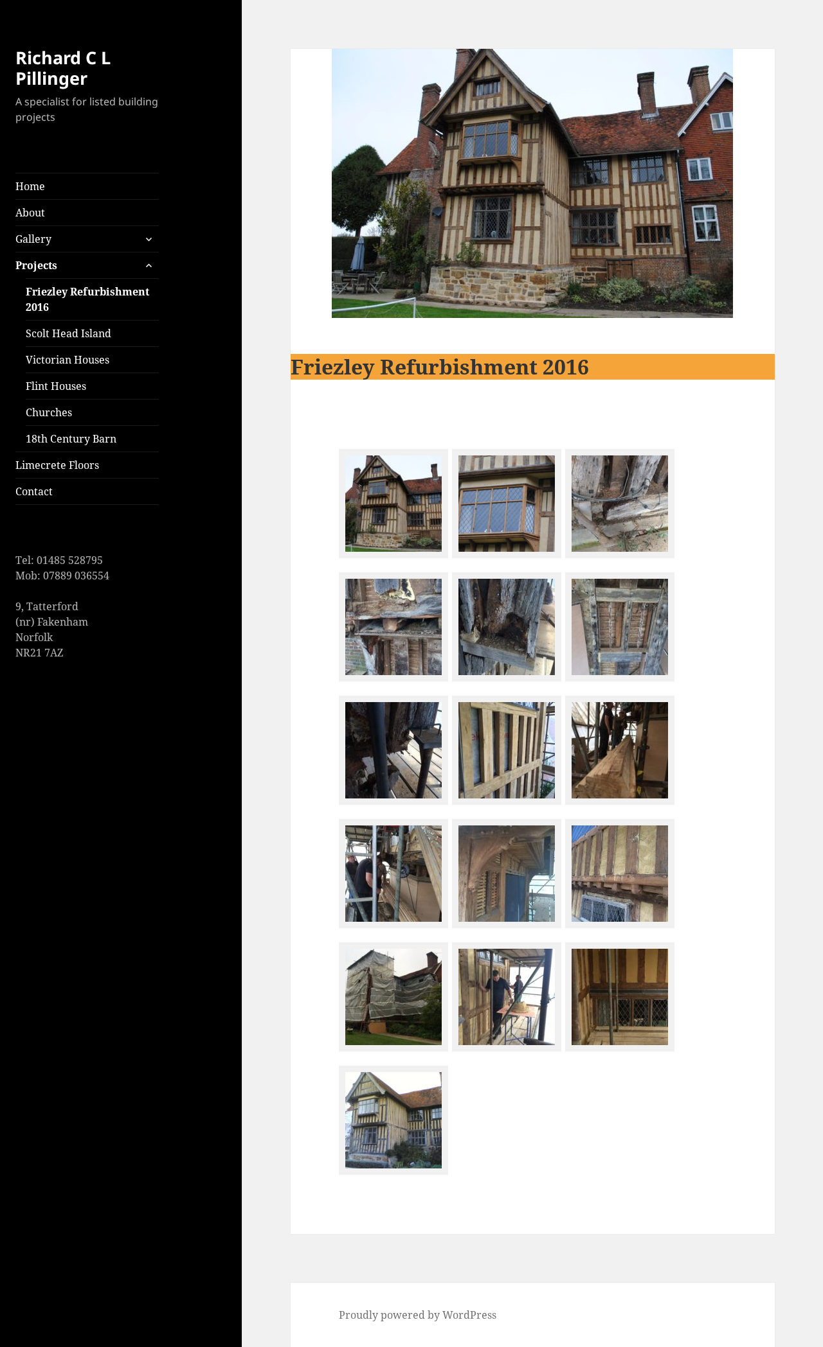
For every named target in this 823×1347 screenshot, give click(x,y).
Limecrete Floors (57, 465)
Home (30, 186)
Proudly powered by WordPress (417, 1315)
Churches (49, 412)
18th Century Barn (71, 439)
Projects (36, 265)
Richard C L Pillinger (63, 68)
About (30, 213)
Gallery (33, 239)
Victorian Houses (67, 360)
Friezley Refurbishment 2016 (87, 299)
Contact (34, 491)
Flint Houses (56, 386)
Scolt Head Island (68, 333)
